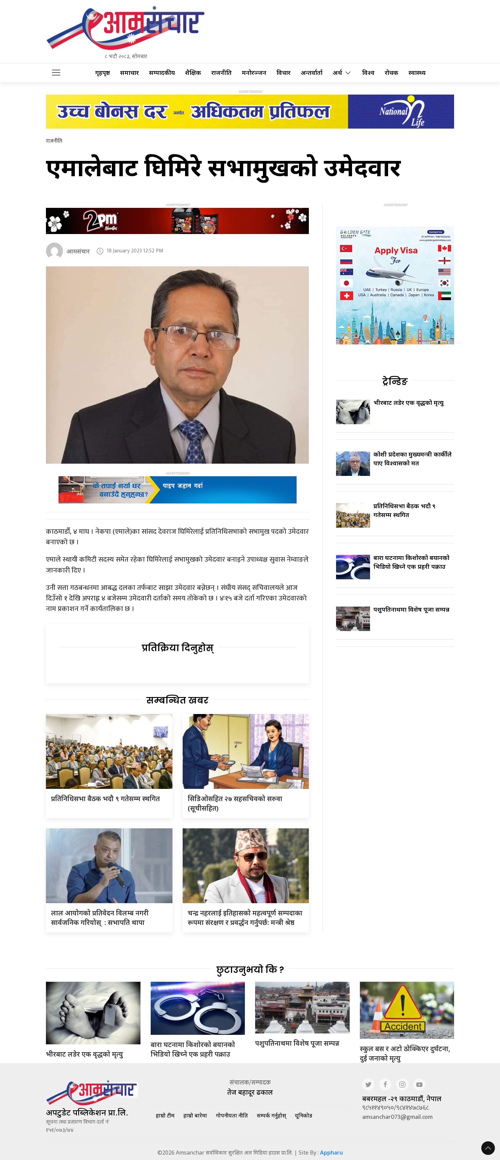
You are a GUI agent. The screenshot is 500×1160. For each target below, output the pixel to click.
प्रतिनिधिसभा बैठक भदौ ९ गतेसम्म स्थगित (105, 798)
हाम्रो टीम (165, 1115)
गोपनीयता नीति (232, 1115)
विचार (283, 72)
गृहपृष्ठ (102, 72)
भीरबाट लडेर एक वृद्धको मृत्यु (408, 402)
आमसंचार (78, 251)
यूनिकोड (303, 1115)
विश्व (368, 72)
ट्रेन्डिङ (395, 382)
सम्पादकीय (162, 72)
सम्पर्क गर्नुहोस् (271, 1115)
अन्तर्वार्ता (311, 72)
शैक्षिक (193, 72)
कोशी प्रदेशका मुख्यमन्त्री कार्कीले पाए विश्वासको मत (412, 458)
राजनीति (221, 72)
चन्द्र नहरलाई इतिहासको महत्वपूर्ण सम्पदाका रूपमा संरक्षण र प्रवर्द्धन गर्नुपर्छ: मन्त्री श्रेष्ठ (245, 917)
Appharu (331, 1152)
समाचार (129, 72)
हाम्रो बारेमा (195, 1115)
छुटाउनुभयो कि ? (250, 970)
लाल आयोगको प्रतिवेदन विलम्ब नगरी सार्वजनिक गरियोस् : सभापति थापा (100, 917)
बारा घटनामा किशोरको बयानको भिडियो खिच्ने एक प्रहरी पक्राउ (411, 561)
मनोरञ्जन (254, 72)
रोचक (391, 72)
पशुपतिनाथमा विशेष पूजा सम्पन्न (411, 609)
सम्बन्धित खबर (177, 700)
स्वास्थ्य (417, 72)
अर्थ (337, 72)
